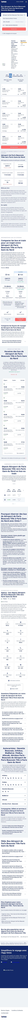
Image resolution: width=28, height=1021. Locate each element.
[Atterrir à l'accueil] (3, 2)
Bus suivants (20, 453)
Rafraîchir (13, 374)
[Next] (24, 75)
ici (25, 458)
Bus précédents (9, 453)
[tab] (8, 80)
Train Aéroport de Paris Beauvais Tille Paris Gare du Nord (13, 918)
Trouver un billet (7, 167)
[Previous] (5, 490)
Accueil (2, 942)
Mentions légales (5, 1010)
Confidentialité (4, 1013)
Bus (7, 942)
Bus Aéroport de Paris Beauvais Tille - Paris (11, 936)
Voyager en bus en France (16, 942)
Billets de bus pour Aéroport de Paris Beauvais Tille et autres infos (13, 922)
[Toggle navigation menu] (26, 2)
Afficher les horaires (7, 184)
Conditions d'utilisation (17, 1010)
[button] (8, 21)
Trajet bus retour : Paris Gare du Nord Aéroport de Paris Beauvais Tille (14, 914)
